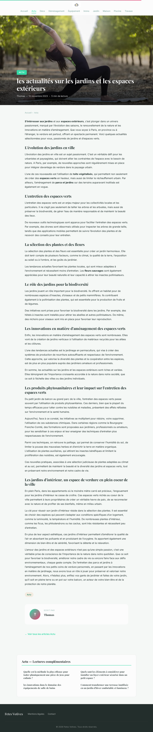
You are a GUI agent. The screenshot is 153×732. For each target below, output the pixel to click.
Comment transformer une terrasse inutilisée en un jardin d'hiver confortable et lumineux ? (104, 686)
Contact (52, 714)
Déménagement (56, 11)
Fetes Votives (14, 714)
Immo (86, 11)
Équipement (74, 11)
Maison (106, 11)
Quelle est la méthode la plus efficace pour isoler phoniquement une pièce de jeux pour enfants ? (46, 675)
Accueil (24, 11)
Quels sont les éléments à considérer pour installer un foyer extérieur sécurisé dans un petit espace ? (104, 675)
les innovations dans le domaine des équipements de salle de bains (42, 686)
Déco (42, 11)
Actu (34, 11)
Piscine (117, 11)
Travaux (129, 11)
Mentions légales (36, 714)
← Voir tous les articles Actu (40, 634)
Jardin (96, 11)
